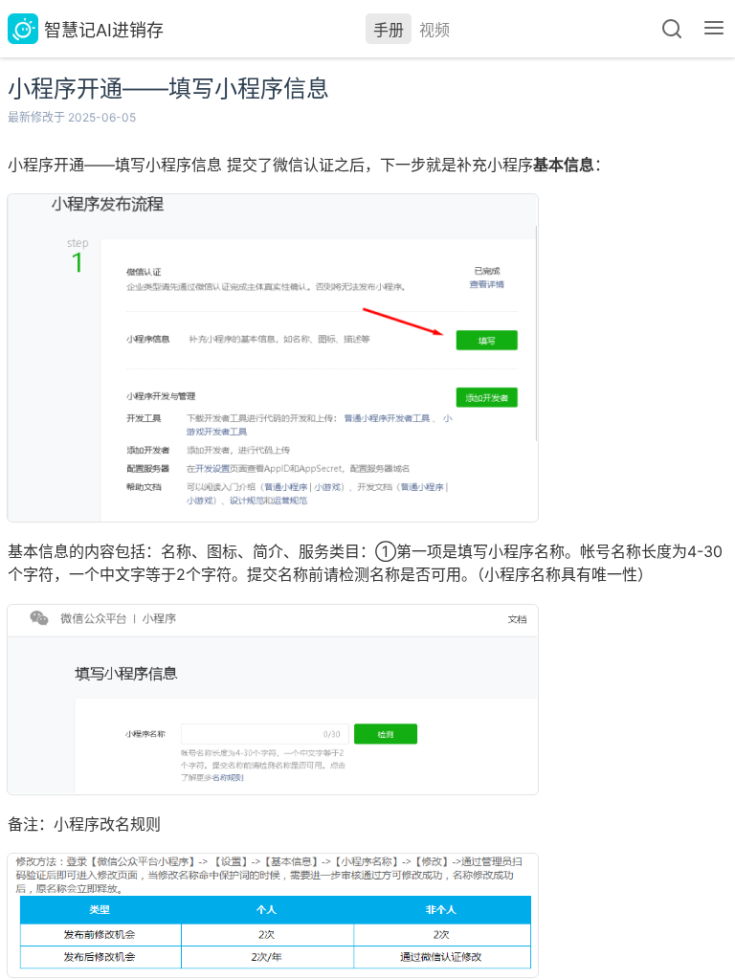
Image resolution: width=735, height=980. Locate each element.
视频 (434, 29)
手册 (388, 29)
